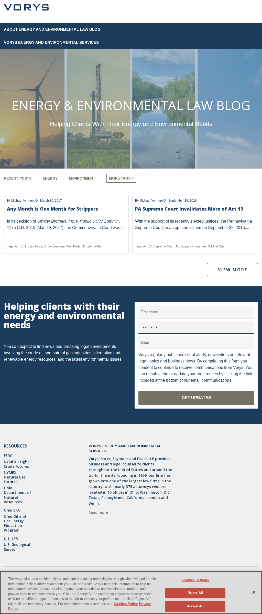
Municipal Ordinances (191, 246)
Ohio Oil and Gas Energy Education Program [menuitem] (15, 523)
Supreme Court (163, 246)
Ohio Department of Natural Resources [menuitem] (17, 495)
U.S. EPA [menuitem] (11, 538)
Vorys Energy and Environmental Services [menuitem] (51, 42)
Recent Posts (17, 178)
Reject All (195, 593)
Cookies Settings (195, 580)
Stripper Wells (91, 246)
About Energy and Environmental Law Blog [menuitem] (52, 29)
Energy (50, 178)
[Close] (253, 592)
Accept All (195, 606)
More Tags (119, 178)
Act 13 (19, 246)
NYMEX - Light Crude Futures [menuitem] (16, 464)
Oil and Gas (216, 246)
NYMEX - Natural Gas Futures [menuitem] (15, 477)
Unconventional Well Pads (61, 246)
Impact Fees (33, 246)
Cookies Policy (126, 604)
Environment (82, 178)
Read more (98, 512)
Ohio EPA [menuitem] (12, 510)
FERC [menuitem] (8, 455)
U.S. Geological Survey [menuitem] (17, 546)
